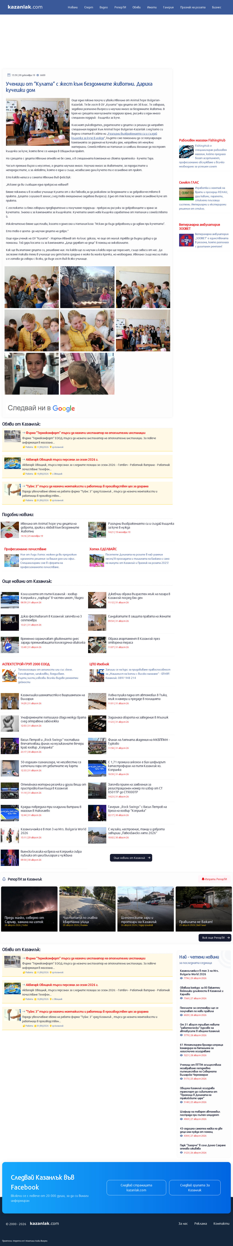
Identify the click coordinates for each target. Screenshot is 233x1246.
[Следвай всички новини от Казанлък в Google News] (41, 406)
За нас (183, 1223)
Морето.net (19, 1240)
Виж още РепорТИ (213, 937)
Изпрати (215, 879)
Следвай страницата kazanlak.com (136, 1187)
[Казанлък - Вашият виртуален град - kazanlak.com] (25, 7)
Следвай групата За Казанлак (195, 1187)
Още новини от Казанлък (130, 857)
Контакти (221, 1223)
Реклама (200, 1223)
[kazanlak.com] (44, 1223)
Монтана (30, 1240)
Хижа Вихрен (41, 1240)
